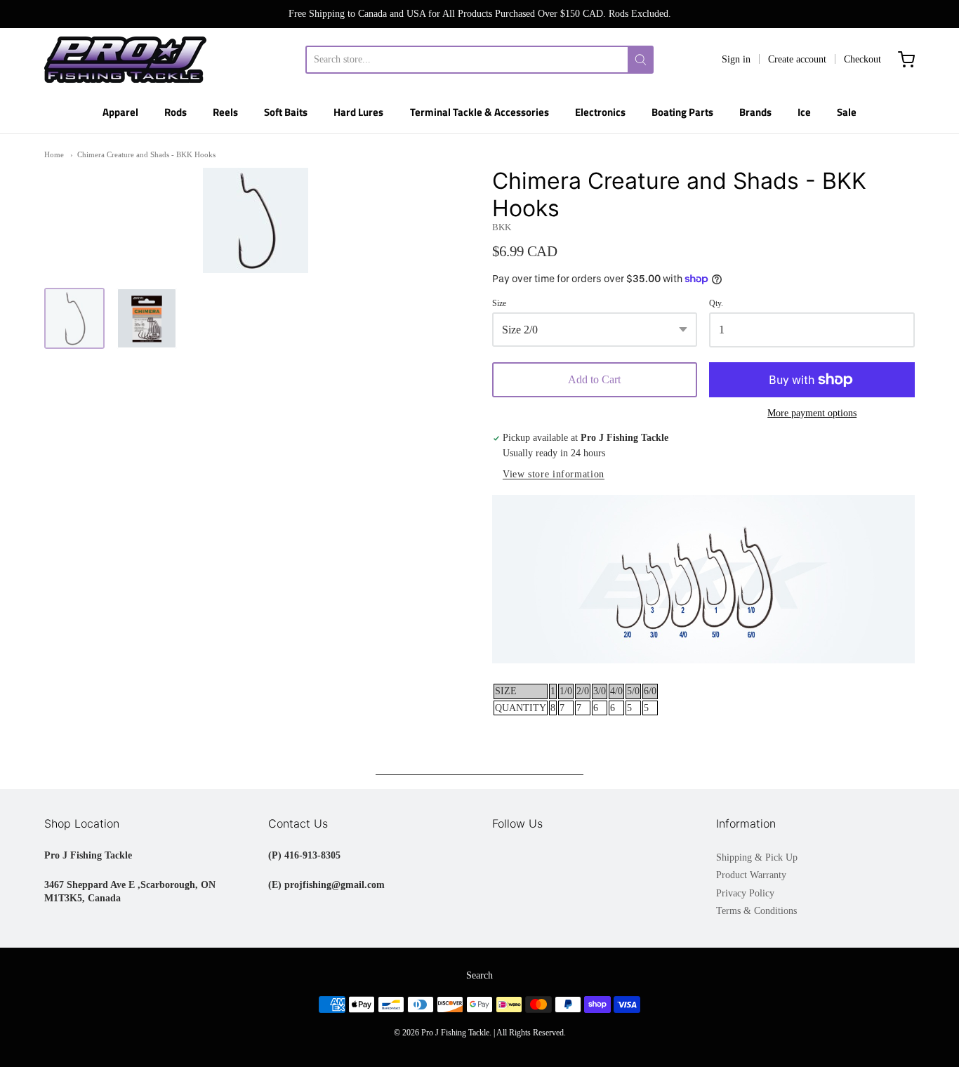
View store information (553, 474)
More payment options (812, 413)
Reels (225, 112)
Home (54, 154)
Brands (755, 112)
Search (479, 975)
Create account (797, 59)
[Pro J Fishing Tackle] (125, 59)
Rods (175, 112)
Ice (804, 112)
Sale (847, 112)
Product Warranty (751, 875)
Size (499, 303)
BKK (501, 227)
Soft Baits (285, 112)
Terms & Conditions (756, 911)
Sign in (736, 59)
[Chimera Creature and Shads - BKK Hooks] (74, 318)
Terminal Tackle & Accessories (479, 112)
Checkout (862, 59)
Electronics (600, 112)
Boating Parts (682, 112)
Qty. (716, 303)
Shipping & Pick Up (757, 857)
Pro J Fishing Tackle (455, 1033)
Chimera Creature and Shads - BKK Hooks (146, 154)
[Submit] (641, 60)
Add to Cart (594, 379)
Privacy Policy (745, 893)
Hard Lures (358, 112)
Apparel (120, 112)
